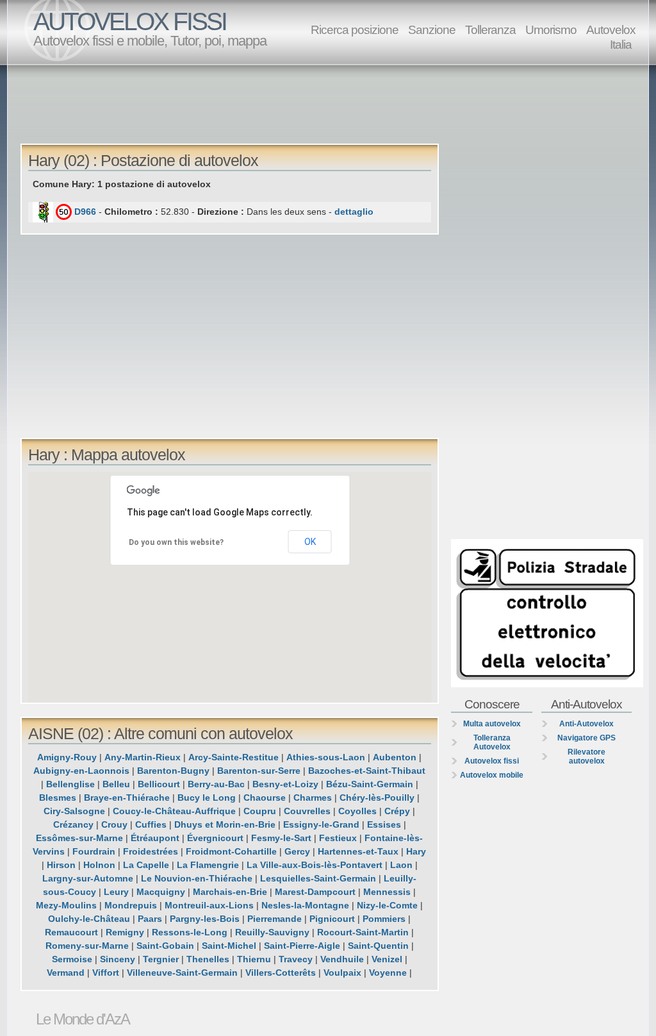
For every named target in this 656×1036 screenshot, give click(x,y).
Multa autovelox (492, 723)
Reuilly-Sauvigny (272, 932)
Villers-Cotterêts (280, 972)
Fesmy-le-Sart (281, 838)
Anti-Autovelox (586, 723)
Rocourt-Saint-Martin (363, 932)
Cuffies (151, 824)
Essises (384, 824)
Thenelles (207, 959)
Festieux (338, 838)
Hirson (61, 865)
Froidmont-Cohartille (231, 851)
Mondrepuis (130, 905)
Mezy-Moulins (66, 905)
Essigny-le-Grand (321, 824)
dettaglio (353, 211)
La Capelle (146, 865)
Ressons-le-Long (189, 932)
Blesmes (57, 797)
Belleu (116, 784)
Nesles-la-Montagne (305, 905)
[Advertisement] (331, 103)
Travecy (296, 959)
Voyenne (388, 972)
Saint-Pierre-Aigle (302, 945)
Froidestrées (150, 851)
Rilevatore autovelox (586, 756)
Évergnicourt (215, 838)
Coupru (259, 811)
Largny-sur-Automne (87, 878)
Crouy (114, 824)
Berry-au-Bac (216, 784)
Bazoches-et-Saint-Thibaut (366, 770)
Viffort (105, 972)
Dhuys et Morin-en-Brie (224, 824)
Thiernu (254, 959)
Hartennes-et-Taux (358, 851)
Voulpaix (342, 972)
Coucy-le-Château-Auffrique (174, 811)
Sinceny (117, 959)
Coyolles (357, 811)
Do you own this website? (176, 542)
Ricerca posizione (354, 29)
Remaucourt (71, 932)
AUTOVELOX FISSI (129, 21)
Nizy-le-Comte (387, 905)
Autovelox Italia (611, 36)
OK (310, 542)
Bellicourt (159, 784)
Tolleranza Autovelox (492, 742)
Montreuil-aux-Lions (209, 905)
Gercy (297, 851)
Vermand (66, 972)
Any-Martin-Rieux (142, 757)
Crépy (397, 811)
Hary (416, 851)
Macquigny (160, 892)
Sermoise (72, 959)
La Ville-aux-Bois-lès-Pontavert (314, 865)
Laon (401, 865)
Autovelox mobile (491, 775)
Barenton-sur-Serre (258, 770)
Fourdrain (93, 851)
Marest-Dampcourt (315, 892)
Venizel (387, 959)
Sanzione (431, 29)
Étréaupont (155, 838)
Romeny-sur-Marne (87, 945)
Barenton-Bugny (173, 770)
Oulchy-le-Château (89, 919)
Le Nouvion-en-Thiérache (196, 878)
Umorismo (551, 29)
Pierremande (274, 919)
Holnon (99, 865)
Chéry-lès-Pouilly (377, 797)
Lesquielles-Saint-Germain (318, 878)
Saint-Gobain (165, 945)
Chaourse (264, 797)
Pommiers (384, 919)
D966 (85, 211)
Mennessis (387, 892)
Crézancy (73, 824)
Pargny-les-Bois (205, 919)
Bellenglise (70, 784)
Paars (150, 919)
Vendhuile (342, 959)
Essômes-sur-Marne (79, 838)
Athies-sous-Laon (325, 757)
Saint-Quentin (378, 945)
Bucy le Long (206, 797)
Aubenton (394, 757)
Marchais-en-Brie (230, 892)
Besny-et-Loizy (285, 784)
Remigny (125, 932)
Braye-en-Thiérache (127, 797)
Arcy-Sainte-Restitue (233, 757)
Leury (116, 892)
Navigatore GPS (586, 737)
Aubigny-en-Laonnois (81, 770)
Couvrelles (307, 811)
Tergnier (161, 959)
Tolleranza (490, 29)
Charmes (312, 797)
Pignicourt (332, 919)
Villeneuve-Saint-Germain (182, 972)
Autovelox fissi (491, 760)
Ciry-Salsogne (74, 811)
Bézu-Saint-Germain (369, 784)
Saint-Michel (229, 945)
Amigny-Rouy (67, 757)
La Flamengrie (208, 865)
